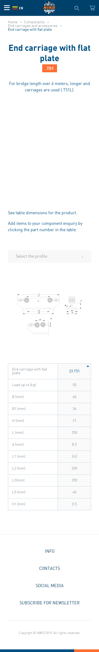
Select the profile (31, 256)
